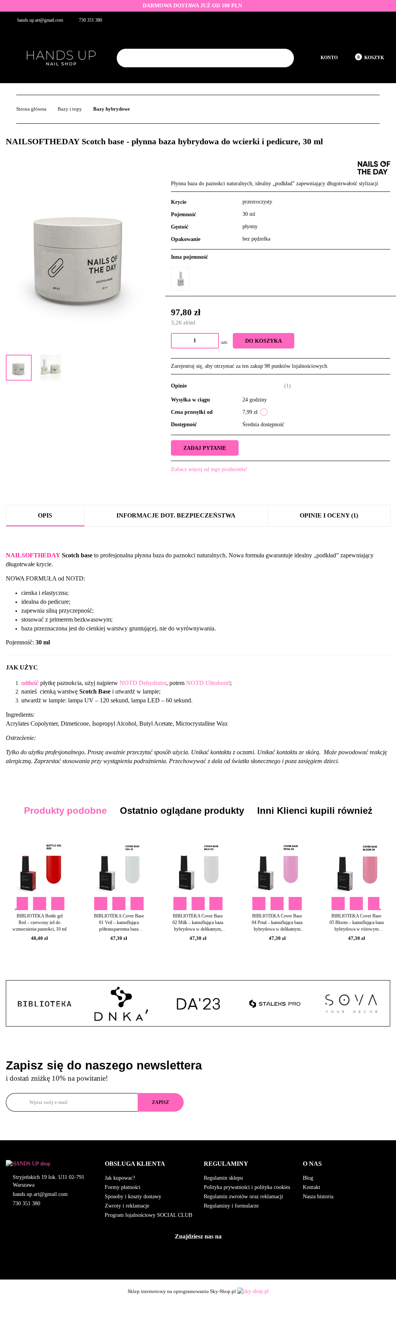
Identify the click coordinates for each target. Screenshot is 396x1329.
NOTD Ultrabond (208, 683)
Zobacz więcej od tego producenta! (209, 469)
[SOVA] (274, 1004)
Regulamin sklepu (223, 1178)
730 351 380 (26, 1203)
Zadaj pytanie (204, 448)
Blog (308, 1178)
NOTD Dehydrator (142, 683)
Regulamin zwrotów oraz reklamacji (243, 1196)
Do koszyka (263, 341)
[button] (148, 1164)
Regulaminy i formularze (231, 1206)
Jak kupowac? (120, 1178)
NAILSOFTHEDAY (33, 555)
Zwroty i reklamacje (127, 1206)
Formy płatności (122, 1187)
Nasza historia (318, 1196)
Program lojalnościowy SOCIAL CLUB (148, 1215)
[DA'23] (121, 1004)
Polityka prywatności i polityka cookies (247, 1187)
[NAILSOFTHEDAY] (373, 167)
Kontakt (311, 1187)
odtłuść (30, 683)
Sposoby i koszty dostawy (133, 1196)
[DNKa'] (44, 1004)
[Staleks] (198, 1004)
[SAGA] (351, 1004)
